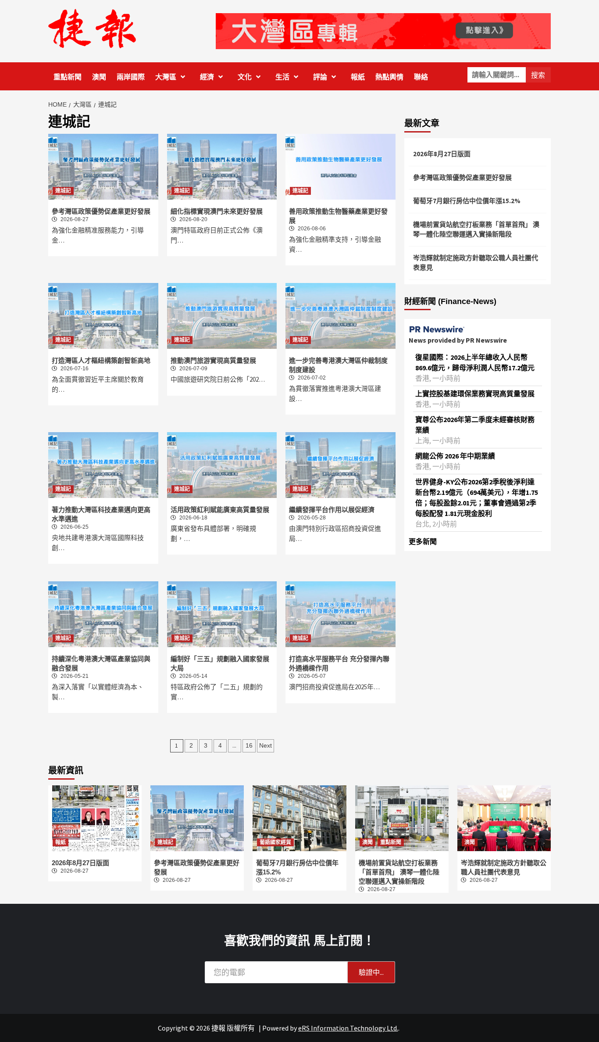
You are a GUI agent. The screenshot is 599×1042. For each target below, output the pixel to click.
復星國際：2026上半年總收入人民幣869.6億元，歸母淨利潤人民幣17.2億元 (475, 362)
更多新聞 (423, 541)
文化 (245, 77)
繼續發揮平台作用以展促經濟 (331, 509)
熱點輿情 (389, 77)
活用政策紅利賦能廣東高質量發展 (220, 509)
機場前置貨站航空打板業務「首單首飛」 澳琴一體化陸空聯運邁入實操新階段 (476, 229)
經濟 (207, 77)
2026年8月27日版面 (442, 154)
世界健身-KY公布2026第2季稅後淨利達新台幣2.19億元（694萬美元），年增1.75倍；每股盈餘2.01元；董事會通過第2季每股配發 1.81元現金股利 (476, 497)
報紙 (358, 77)
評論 (320, 77)
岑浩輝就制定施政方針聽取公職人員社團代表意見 (475, 263)
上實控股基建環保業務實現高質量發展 (475, 393)
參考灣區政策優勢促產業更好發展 (101, 211)
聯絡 (421, 77)
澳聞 (99, 77)
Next (265, 745)
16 (249, 745)
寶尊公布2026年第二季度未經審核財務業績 (475, 424)
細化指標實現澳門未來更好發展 (217, 211)
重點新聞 (67, 77)
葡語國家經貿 (275, 842)
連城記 (63, 191)
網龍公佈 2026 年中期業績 (455, 455)
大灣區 (165, 77)
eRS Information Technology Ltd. (348, 1028)
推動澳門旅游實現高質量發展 (213, 360)
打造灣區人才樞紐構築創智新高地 (101, 360)
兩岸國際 (131, 77)
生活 (282, 77)
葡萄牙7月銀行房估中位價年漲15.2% (467, 201)
